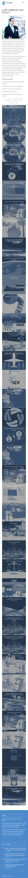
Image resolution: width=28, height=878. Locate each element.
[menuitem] (22, 2)
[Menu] (25, 2)
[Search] (22, 2)
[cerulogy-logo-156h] (11, 2)
